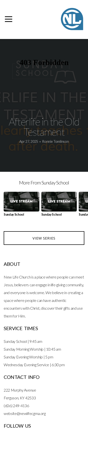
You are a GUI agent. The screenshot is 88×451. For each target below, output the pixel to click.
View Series (44, 238)
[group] (21, 206)
